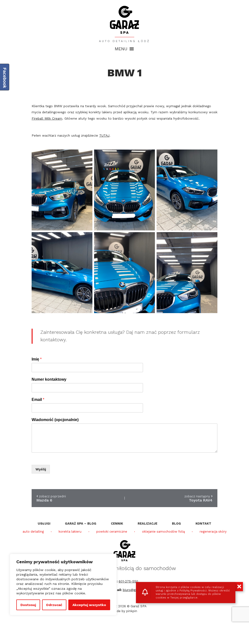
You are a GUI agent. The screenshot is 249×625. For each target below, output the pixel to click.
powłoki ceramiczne (111, 531)
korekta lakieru (70, 531)
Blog (176, 523)
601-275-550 (128, 581)
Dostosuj (28, 605)
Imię (37, 359)
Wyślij (41, 469)
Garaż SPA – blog (80, 523)
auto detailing (33, 531)
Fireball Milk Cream (47, 118)
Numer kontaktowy (49, 379)
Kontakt (203, 523)
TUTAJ (104, 135)
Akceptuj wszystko (89, 605)
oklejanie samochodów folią (163, 531)
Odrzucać (54, 605)
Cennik (117, 523)
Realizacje (147, 523)
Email (38, 399)
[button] (121, 49)
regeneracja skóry (213, 531)
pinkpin (131, 611)
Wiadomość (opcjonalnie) (55, 420)
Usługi (44, 523)
